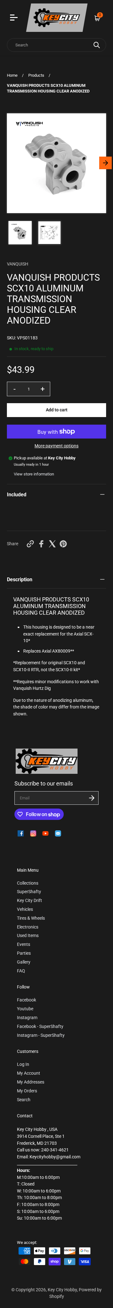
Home (12, 75)
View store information (34, 474)
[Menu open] (14, 18)
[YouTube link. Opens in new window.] (45, 833)
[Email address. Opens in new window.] (58, 833)
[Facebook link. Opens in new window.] (20, 833)
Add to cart (56, 410)
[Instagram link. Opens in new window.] (33, 833)
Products (36, 75)
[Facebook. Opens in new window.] (41, 544)
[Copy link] (30, 544)
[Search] (96, 45)
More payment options (56, 446)
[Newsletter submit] (92, 798)
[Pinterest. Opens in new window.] (63, 544)
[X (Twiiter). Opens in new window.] (52, 544)
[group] (20, 232)
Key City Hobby (62, 1290)
